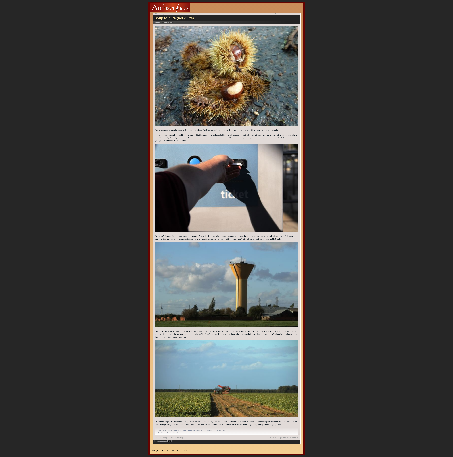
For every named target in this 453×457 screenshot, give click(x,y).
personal (191, 430)
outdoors (183, 430)
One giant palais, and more (286, 14)
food (177, 430)
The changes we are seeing (167, 14)
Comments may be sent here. (195, 450)
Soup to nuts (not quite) (174, 18)
